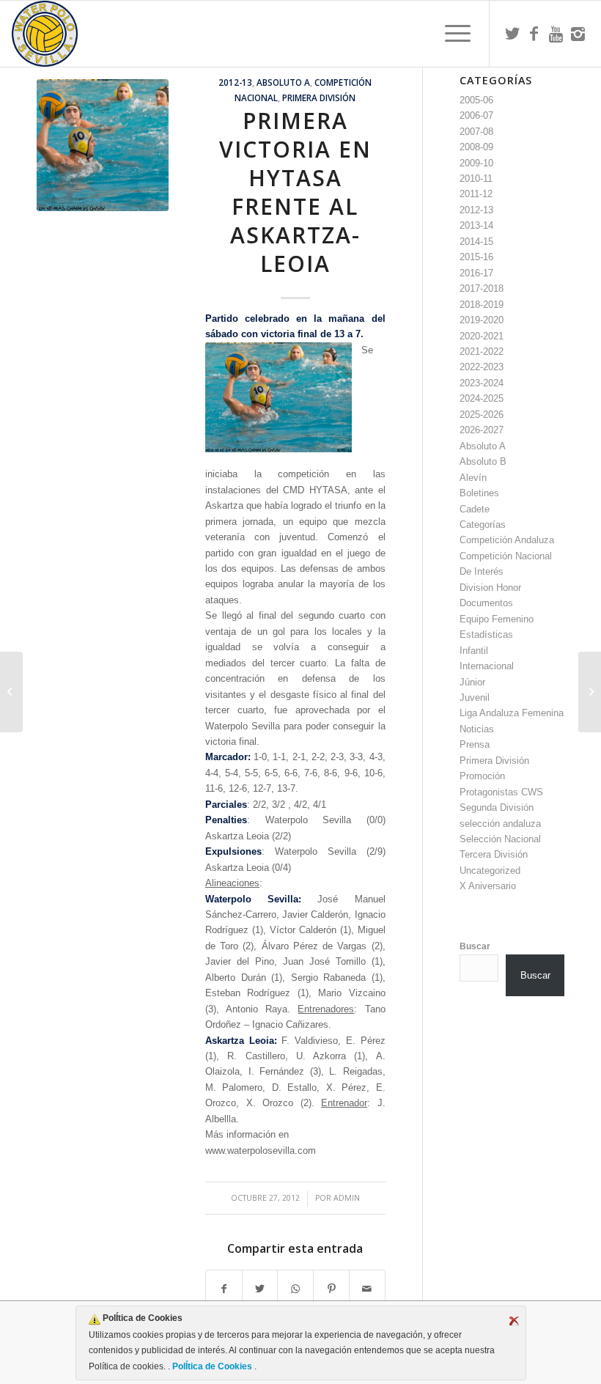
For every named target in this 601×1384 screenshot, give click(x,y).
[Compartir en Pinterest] (331, 1289)
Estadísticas (486, 634)
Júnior (472, 682)
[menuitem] (450, 34)
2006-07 (476, 115)
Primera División (318, 97)
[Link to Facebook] (534, 34)
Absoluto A (283, 82)
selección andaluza (500, 823)
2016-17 (476, 273)
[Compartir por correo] (367, 1289)
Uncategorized (490, 870)
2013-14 (476, 225)
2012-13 (235, 82)
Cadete (475, 509)
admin (346, 1198)
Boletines (479, 492)
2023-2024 (482, 383)
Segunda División (497, 807)
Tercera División (494, 854)
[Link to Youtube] (556, 34)
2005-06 (476, 100)
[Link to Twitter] (512, 34)
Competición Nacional (506, 556)
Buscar (475, 946)
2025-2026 (482, 414)
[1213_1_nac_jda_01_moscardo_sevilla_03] (103, 145)
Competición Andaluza (507, 539)
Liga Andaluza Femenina (512, 712)
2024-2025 (482, 398)
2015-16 (476, 256)
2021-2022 (482, 351)
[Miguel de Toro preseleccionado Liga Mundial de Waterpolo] (589, 692)
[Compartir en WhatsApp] (295, 1289)
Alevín (473, 477)
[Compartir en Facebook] (224, 1289)
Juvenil (475, 697)
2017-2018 (482, 288)
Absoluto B (483, 461)
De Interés (482, 571)
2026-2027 (482, 429)
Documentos (486, 602)
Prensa (475, 744)
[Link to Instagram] (578, 34)
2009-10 (476, 163)
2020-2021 (482, 336)
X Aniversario (488, 885)
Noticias (477, 729)
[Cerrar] (514, 1321)
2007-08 (476, 131)
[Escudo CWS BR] (45, 34)
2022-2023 (482, 366)
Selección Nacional (500, 838)
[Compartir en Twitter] (260, 1289)
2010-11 (476, 178)
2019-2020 (482, 319)
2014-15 (476, 241)
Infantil (474, 650)
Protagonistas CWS (501, 792)
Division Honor (490, 587)
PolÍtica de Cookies (212, 1366)
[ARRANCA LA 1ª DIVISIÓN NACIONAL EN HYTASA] (11, 692)
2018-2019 (482, 304)
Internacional (487, 665)
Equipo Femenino (497, 619)
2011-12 (476, 193)
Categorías (483, 524)
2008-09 (476, 146)
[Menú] (450, 34)
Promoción (482, 775)
